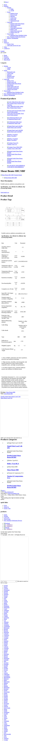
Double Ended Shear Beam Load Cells (10, 396)
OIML (12, 9)
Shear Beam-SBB (10, 392)
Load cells (9, 22)
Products (6, 6)
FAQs (5, 41)
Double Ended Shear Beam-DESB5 (14, 486)
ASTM (12, 10)
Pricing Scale (13, 15)
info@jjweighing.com (13, 493)
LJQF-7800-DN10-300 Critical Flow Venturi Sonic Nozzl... (15, 107)
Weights (9, 7)
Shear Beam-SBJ (8, 393)
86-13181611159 (9, 492)
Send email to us (5, 192)
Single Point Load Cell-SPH (14, 131)
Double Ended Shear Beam (17, 23)
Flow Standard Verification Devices (16, 36)
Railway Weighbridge (12, 38)
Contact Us (7, 48)
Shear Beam (13, 26)
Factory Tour (10, 44)
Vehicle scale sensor (15, 25)
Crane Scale (13, 18)
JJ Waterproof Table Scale (13, 123)
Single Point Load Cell (16, 31)
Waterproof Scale (14, 20)
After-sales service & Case (14, 45)
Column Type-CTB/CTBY (14, 148)
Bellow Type (13, 29)
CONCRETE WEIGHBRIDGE (15, 167)
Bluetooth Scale (11, 72)
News (5, 39)
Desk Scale (13, 19)
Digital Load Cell (14, 32)
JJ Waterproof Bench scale (14, 119)
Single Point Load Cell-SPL (14, 127)
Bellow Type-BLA (13, 463)
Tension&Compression (16, 28)
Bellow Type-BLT (12, 136)
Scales (8, 12)
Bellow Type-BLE (12, 140)
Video (5, 47)
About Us (6, 42)
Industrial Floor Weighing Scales (18, 35)
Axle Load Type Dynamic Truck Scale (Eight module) (15, 114)
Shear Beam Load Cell (6, 398)
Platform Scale (14, 13)
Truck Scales (10, 34)
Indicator (12, 16)
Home (5, 4)
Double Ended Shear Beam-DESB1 (14, 456)
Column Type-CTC (12, 144)
